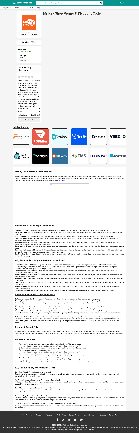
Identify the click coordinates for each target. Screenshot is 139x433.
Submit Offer (29, 119)
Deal (21, 58)
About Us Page (27, 415)
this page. (62, 180)
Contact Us (30, 7)
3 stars (25, 76)
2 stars (22, 76)
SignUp (122, 3)
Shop (35, 34)
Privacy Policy (74, 415)
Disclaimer (49, 415)
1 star (19, 76)
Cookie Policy (61, 415)
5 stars (32, 76)
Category (39, 415)
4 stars (29, 76)
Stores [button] (17, 7)
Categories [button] (6, 7)
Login (114, 3)
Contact (103, 415)
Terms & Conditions (89, 415)
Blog (38, 7)
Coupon (23, 60)
